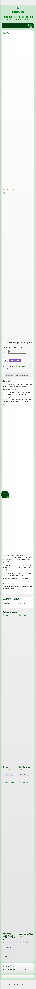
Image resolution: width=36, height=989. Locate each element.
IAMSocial (8, 985)
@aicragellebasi (26, 985)
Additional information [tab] (22, 375)
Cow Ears (6, 33)
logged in (13, 969)
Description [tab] (9, 375)
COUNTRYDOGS (18, 12)
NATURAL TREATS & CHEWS (24, 366)
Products (6, 369)
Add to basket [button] (24, 775)
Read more (8, 947)
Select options (9, 775)
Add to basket (15, 360)
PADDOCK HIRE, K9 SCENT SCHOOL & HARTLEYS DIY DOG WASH (18, 18)
